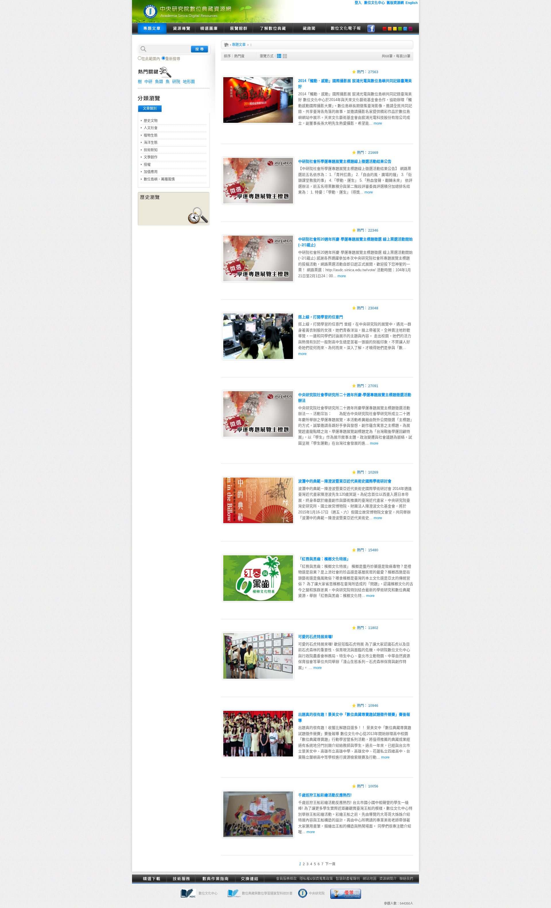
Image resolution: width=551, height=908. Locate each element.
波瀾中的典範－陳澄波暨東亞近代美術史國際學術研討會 (344, 481)
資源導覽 (180, 29)
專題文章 (152, 29)
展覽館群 (238, 29)
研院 (176, 81)
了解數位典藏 (273, 29)
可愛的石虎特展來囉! (315, 637)
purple (410, 28)
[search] (173, 48)
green (400, 28)
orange (389, 28)
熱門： (362, 72)
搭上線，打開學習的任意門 (320, 317)
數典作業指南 (215, 878)
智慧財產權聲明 (348, 879)
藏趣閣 (309, 29)
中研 (148, 81)
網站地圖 (370, 879)
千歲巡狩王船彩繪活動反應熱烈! (325, 795)
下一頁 (330, 864)
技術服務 (180, 878)
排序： (234, 56)
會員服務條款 (286, 879)
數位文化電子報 (346, 29)
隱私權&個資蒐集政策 (316, 879)
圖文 (279, 56)
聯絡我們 (406, 879)
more (378, 123)
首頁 (226, 44)
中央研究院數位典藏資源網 (212, 11)
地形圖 (189, 81)
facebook (371, 29)
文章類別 (150, 108)
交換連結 (249, 878)
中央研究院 (317, 893)
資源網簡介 (388, 879)
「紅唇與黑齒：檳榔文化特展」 (324, 559)
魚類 (159, 81)
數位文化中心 (208, 893)
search (199, 49)
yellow (395, 28)
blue (405, 28)
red (384, 28)
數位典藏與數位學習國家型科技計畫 (267, 893)
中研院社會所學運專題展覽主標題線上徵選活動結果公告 (344, 161)
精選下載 (152, 878)
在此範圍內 (150, 59)
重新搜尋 (172, 59)
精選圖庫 (209, 29)
